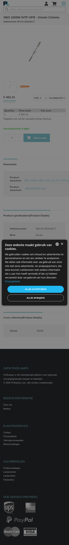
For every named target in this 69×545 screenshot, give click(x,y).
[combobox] (57, 244)
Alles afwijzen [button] (36, 297)
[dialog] (34, 272)
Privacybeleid (12, 281)
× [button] (62, 244)
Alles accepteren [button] (35, 289)
